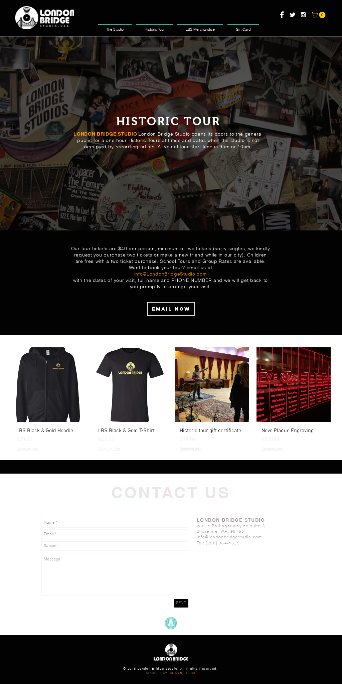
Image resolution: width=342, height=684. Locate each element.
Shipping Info (27, 449)
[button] (319, 15)
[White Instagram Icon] (303, 14)
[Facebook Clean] (282, 14)
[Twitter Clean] (292, 14)
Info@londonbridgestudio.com (229, 536)
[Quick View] (48, 384)
